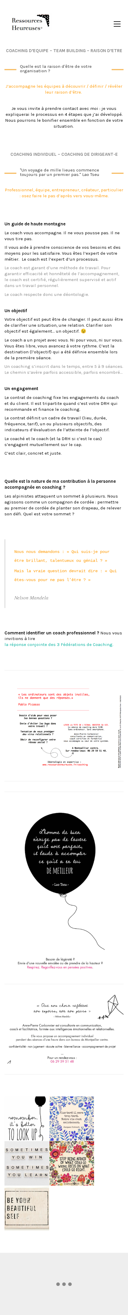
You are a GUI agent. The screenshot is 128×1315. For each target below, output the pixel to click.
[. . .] (64, 1285)
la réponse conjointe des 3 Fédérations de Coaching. (58, 644)
